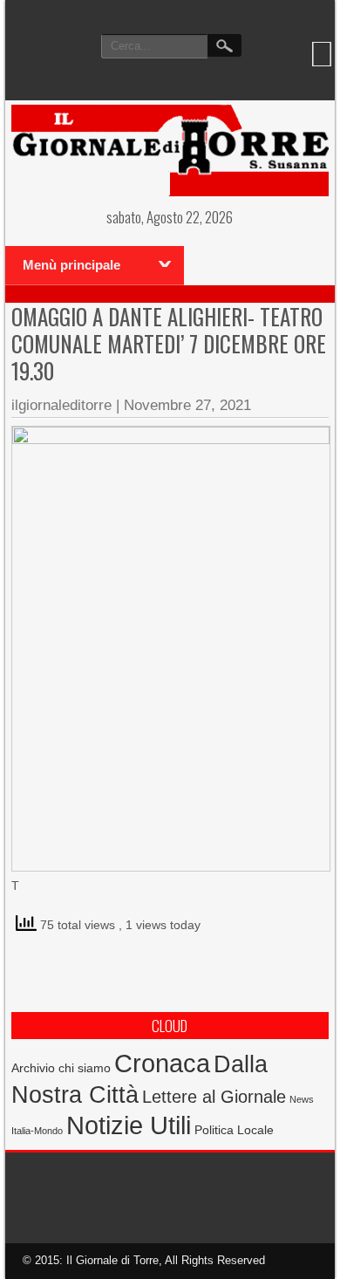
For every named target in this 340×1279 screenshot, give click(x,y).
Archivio (33, 1068)
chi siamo (84, 1068)
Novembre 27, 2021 (187, 405)
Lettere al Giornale (214, 1096)
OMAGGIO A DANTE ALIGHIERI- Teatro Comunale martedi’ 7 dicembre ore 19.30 (168, 343)
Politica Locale (234, 1130)
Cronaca (162, 1063)
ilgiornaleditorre (61, 405)
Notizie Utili (128, 1125)
